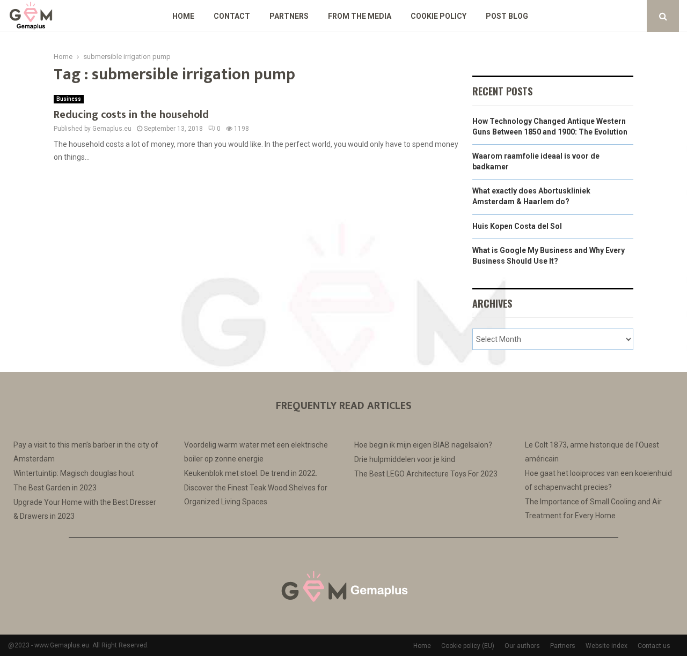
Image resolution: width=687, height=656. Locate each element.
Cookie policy (438, 16)
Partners (289, 16)
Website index (606, 646)
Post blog (507, 16)
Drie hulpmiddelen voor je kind (404, 459)
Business (68, 99)
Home (183, 16)
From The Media (359, 16)
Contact (232, 16)
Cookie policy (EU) (467, 646)
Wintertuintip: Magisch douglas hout (73, 473)
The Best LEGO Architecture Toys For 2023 (426, 473)
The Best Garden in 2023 (55, 487)
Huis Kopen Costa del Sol (517, 226)
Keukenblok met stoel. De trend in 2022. (250, 473)
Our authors (522, 646)
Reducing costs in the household (131, 115)
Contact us (654, 646)
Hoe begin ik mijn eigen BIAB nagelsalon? (423, 445)
